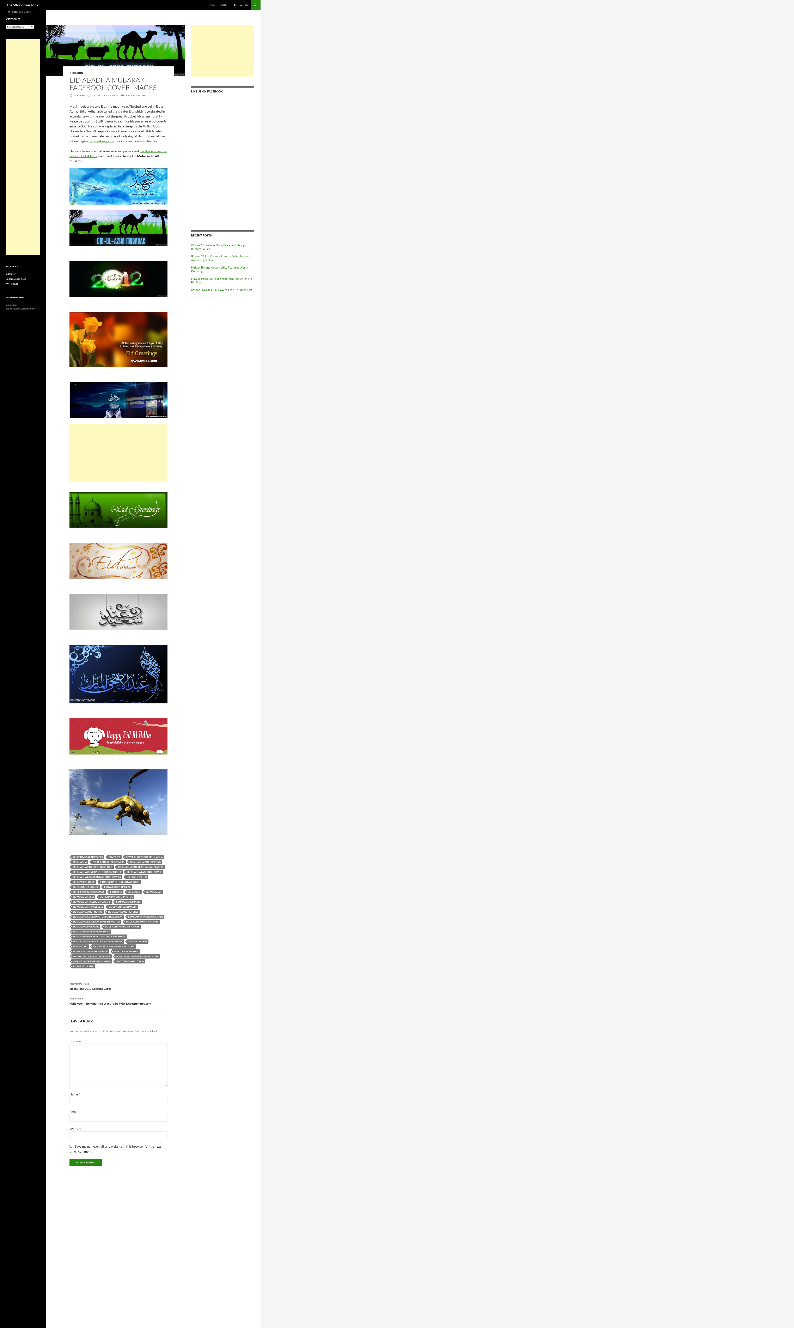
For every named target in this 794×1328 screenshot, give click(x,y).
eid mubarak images (128, 901)
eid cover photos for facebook (119, 882)
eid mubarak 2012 (83, 896)
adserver (11, 273)
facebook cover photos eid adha (113, 946)
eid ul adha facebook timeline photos (96, 921)
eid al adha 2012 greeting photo (92, 867)
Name (74, 1094)
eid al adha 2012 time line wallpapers (140, 867)
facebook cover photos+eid (90, 951)
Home (212, 5)
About (225, 5)
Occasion (76, 72)
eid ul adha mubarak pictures (91, 931)
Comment (77, 1041)
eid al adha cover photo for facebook (97, 872)
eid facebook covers (85, 886)
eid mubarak (153, 891)
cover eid (114, 857)
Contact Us (241, 5)
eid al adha (80, 862)
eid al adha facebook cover (144, 872)
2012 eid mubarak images (88, 857)
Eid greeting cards (101, 141)
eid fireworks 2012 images (88, 891)
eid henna (116, 891)
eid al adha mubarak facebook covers (97, 877)
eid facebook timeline (117, 886)
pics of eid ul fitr (83, 966)
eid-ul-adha (80, 946)
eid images (134, 891)
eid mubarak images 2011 (88, 906)
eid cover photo (137, 877)
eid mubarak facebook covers (91, 901)
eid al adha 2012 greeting (145, 862)
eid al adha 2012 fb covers (108, 862)
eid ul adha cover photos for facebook (97, 916)
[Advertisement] (118, 453)
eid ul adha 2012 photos (87, 911)
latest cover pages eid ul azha (92, 961)
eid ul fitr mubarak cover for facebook (98, 941)
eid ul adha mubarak (86, 926)
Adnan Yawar (109, 95)
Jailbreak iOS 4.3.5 (16, 278)
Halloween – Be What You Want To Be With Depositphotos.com (110, 1001)
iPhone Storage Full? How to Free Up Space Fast (221, 290)
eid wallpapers (137, 941)
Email (74, 1111)
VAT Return (12, 283)
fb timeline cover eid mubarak (91, 956)
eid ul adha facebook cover (145, 916)
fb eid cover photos (126, 951)
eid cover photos (83, 882)
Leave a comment (136, 95)
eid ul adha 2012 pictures (123, 911)
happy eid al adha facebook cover (137, 956)
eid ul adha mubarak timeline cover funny (99, 936)
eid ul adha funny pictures (142, 921)
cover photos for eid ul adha (144, 857)
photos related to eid (130, 961)
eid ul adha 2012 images (123, 906)
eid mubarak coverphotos (116, 896)
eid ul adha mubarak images (122, 926)
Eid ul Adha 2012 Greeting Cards (90, 986)
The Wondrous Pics (22, 5)
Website (75, 1129)
